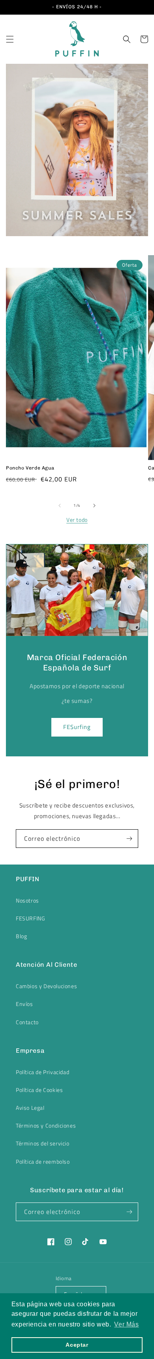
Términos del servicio (42, 1143)
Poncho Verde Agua (30, 468)
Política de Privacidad (42, 1072)
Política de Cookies (39, 1090)
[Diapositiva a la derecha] (94, 505)
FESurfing (77, 726)
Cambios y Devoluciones (46, 986)
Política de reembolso (43, 1161)
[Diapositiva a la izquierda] (59, 505)
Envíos (24, 1004)
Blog (21, 936)
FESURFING (30, 918)
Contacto (27, 1022)
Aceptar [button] (77, 1345)
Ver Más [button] (126, 1324)
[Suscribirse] (129, 838)
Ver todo (77, 519)
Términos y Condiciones (46, 1125)
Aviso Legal (30, 1107)
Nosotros (27, 900)
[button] (10, 39)
